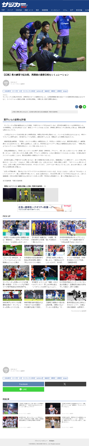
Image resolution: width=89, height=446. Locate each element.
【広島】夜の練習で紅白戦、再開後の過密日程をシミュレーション (36, 74)
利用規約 (51, 440)
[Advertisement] (44, 338)
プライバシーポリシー (41, 440)
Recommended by (76, 311)
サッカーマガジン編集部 (18, 84)
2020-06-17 (14, 82)
